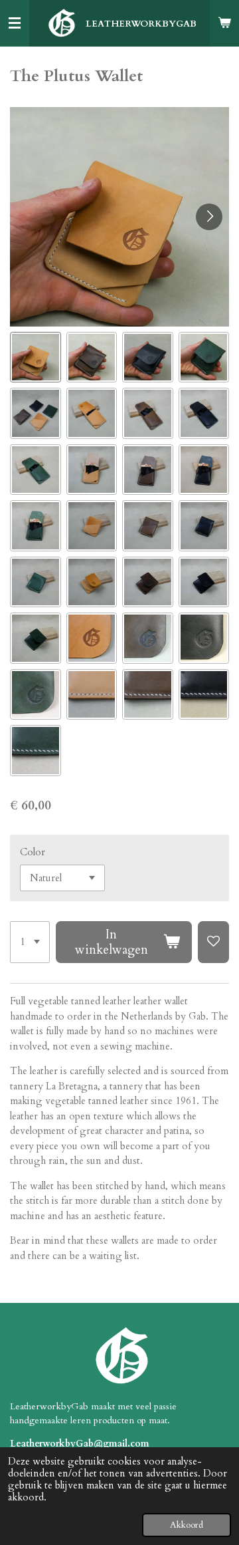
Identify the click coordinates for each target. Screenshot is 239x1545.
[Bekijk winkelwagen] (224, 23)
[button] (35, 357)
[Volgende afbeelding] (209, 217)
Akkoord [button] (186, 1525)
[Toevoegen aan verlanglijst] (213, 942)
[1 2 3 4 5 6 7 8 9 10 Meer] (30, 942)
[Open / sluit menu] (14, 23)
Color (32, 852)
